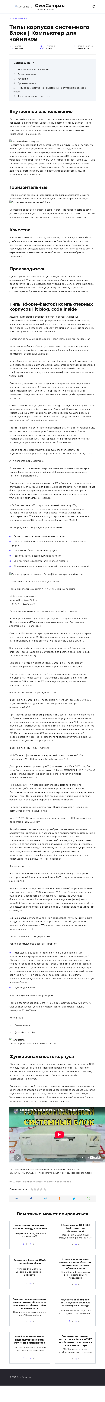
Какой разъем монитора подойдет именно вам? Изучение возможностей (29, 1339)
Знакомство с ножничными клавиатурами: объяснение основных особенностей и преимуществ (29, 1303)
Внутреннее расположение (33, 69)
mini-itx (28, 1182)
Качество (23, 78)
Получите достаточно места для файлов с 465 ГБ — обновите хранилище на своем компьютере (75, 1341)
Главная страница (18, 19)
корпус (49, 1182)
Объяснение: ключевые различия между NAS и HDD (29, 1227)
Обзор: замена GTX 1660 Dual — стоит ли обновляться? (75, 1228)
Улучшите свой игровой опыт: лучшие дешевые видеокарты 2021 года (75, 1302)
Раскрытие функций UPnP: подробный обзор (30, 1261)
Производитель (27, 83)
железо (39, 1182)
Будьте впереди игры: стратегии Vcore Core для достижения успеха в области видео (75, 1263)
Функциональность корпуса (34, 96)
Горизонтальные (27, 74)
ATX (13, 1182)
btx (19, 1182)
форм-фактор (64, 1182)
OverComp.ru (50, 5)
